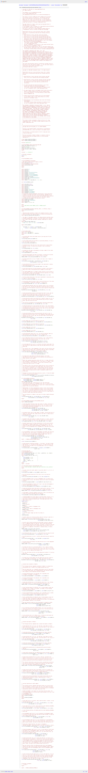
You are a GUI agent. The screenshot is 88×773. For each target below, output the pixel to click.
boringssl (21, 5)
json (86, 771)
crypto (52, 5)
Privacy (9, 771)
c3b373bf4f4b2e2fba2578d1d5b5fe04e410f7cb (39, 5)
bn (61, 5)
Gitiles (6, 771)
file (40, 7)
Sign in (86, 1)
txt (83, 771)
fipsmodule (57, 5)
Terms (12, 771)
